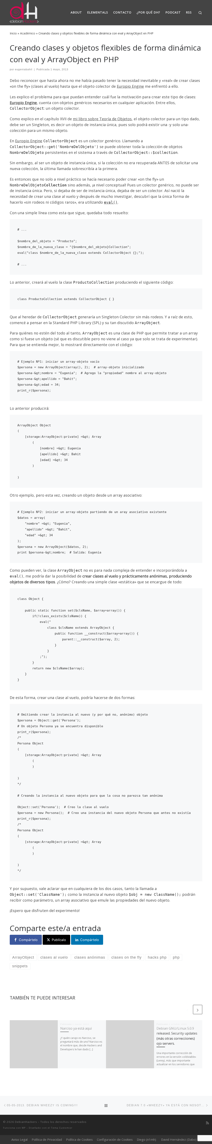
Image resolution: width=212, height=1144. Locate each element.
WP (24, 1127)
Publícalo (59, 940)
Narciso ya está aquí (76, 1028)
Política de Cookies (79, 1139)
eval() (111, 202)
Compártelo (28, 940)
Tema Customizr (61, 1127)
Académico (27, 33)
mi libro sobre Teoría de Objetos (102, 118)
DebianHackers (26, 1122)
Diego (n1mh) (146, 1139)
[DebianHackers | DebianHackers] (24, 12)
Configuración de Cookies (115, 1139)
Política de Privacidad (47, 1139)
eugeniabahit (23, 69)
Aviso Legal (19, 1139)
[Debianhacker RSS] (207, 1123)
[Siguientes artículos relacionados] (197, 1009)
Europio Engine (130, 86)
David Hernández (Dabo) (178, 1139)
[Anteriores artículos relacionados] (187, 1009)
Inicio (13, 33)
